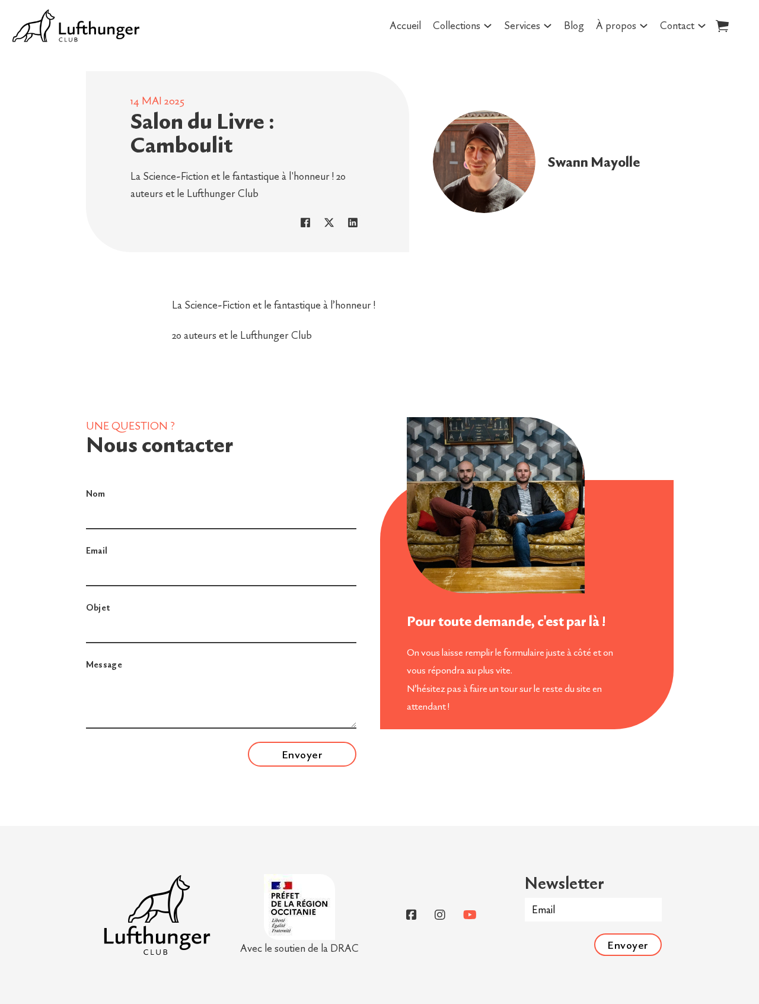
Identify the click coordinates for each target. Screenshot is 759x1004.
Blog (574, 25)
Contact (677, 25)
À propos (616, 25)
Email (97, 550)
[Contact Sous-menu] (701, 25)
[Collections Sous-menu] (487, 25)
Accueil (405, 25)
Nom (96, 493)
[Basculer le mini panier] (722, 26)
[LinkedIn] (353, 222)
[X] (329, 222)
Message (104, 664)
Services (522, 25)
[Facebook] (305, 222)
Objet (98, 607)
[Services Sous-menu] (547, 25)
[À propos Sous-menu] (643, 25)
